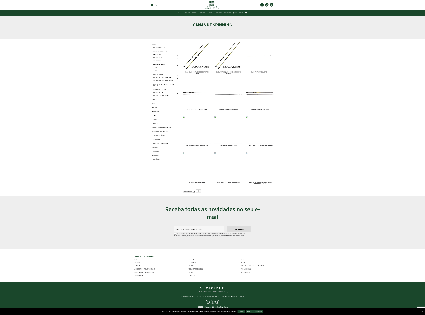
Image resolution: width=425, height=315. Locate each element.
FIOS (153, 103)
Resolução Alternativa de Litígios (208, 297)
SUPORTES (155, 147)
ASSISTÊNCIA (155, 159)
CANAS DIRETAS (157, 61)
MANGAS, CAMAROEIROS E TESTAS (161, 127)
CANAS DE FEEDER (158, 92)
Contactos (227, 13)
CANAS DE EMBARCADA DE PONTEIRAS (163, 81)
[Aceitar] (422, 312)
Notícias (194, 13)
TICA (156, 71)
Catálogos (203, 13)
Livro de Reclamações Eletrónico (233, 297)
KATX (156, 67)
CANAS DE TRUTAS (158, 74)
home (179, 13)
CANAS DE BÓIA (157, 54)
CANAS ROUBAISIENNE (159, 47)
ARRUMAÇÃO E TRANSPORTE (160, 143)
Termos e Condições (187, 297)
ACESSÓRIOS (155, 151)
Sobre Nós (187, 13)
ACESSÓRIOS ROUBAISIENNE (160, 131)
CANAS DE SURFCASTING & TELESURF (162, 77)
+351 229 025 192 (214, 288)
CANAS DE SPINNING (159, 64)
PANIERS (154, 119)
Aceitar (241, 311)
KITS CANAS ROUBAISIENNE (160, 51)
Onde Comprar (238, 13)
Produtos (219, 13)
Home (206, 30)
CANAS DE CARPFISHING (159, 89)
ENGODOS (155, 123)
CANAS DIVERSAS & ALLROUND (161, 96)
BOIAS (154, 115)
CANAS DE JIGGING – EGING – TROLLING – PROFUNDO (164, 85)
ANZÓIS (154, 107)
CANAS (154, 44)
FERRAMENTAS (156, 139)
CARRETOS (155, 99)
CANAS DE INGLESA (158, 57)
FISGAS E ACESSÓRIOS (158, 135)
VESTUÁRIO (155, 155)
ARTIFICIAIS (155, 111)
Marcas (211, 13)
